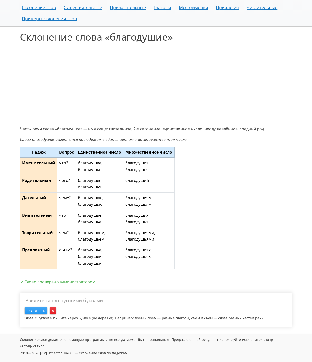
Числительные (262, 7)
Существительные (83, 7)
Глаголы (162, 7)
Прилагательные (128, 7)
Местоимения (193, 7)
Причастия (227, 7)
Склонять (36, 310)
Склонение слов (39, 7)
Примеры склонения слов (49, 18)
